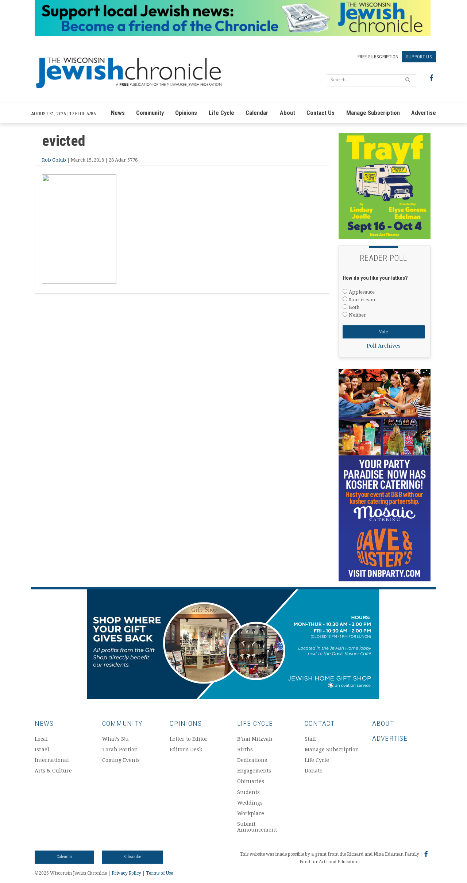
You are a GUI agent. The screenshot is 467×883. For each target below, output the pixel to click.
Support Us (419, 56)
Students (248, 792)
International (52, 760)
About (287, 112)
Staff (310, 739)
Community (150, 112)
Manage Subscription (373, 112)
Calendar (257, 112)
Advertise (423, 112)
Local (41, 739)
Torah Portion (120, 749)
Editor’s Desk (186, 749)
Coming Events (121, 760)
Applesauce (362, 292)
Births (245, 749)
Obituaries (250, 781)
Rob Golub (54, 160)
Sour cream (362, 299)
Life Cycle (221, 112)
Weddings (250, 803)
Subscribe (132, 856)
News (118, 112)
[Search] (407, 79)
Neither (357, 315)
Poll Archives (384, 346)
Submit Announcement (257, 827)
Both (354, 307)
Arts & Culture (53, 771)
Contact (320, 723)
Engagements (254, 771)
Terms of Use (159, 873)
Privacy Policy (126, 873)
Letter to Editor (189, 739)
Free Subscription (378, 56)
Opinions (186, 112)
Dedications (252, 760)
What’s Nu (115, 739)
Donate (314, 771)
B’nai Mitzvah (255, 739)
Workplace (250, 813)
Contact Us (320, 112)
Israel (42, 749)
